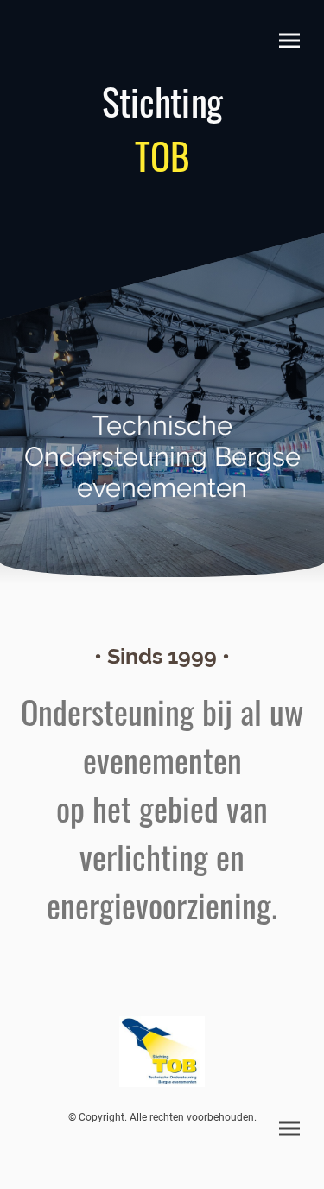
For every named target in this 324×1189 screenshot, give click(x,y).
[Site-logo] (162, 198)
